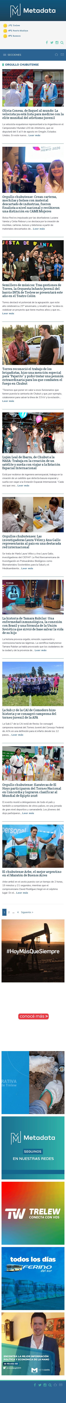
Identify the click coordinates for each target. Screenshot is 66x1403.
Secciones (14, 55)
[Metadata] (33, 10)
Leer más (34, 135)
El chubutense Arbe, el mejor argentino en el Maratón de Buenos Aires (31, 873)
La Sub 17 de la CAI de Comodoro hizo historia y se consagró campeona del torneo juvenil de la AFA (29, 713)
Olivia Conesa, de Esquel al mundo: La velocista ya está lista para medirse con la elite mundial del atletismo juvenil (33, 114)
